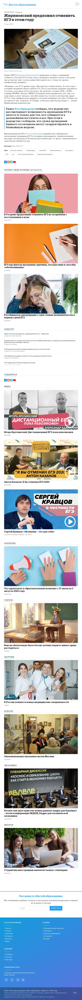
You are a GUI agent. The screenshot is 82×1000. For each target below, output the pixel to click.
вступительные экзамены (26, 154)
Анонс (14, 344)
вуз (13, 154)
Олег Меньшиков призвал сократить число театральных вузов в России (28, 356)
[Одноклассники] (8, 162)
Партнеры (9, 959)
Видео (7, 941)
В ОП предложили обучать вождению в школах (19, 362)
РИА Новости (17, 146)
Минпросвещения (55, 150)
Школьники (16, 365)
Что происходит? (18, 351)
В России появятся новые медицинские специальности (36, 702)
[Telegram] (11, 162)
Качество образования (52, 933)
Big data (47, 938)
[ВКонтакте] (5, 162)
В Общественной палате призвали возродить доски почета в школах (27, 349)
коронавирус (69, 150)
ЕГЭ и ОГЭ (9, 11)
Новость (19, 12)
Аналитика (9, 933)
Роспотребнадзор (34, 133)
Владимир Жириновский (27, 74)
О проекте (9, 954)
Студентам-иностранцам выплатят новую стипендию (36, 870)
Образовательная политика (54, 928)
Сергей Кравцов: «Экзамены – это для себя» (29, 531)
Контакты (8, 957)
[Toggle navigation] (77, 4)
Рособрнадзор (24, 108)
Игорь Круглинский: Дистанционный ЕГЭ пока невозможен (38, 432)
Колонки (8, 930)
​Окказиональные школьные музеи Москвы (29, 756)
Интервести (48, 936)
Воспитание (16, 336)
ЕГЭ (7, 154)
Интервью (8, 936)
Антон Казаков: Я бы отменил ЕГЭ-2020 (27, 482)
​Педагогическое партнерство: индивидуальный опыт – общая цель (26, 333)
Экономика (48, 930)
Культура (15, 358)
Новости (8, 928)
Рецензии (8, 938)
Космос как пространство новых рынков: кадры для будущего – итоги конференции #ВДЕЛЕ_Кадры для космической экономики (40, 813)
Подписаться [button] (56, 908)
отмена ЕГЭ (42, 150)
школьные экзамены (16, 150)
